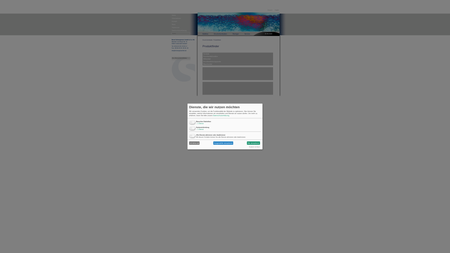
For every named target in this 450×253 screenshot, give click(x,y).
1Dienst (200, 123)
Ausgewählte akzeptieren (223, 143)
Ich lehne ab (194, 143)
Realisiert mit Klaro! (254, 147)
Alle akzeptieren (253, 143)
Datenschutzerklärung (221, 115)
